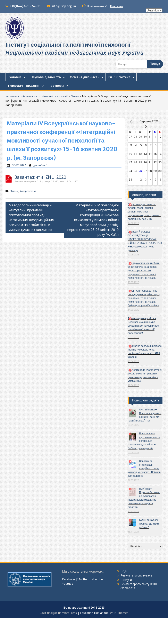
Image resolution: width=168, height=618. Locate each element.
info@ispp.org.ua (63, 6)
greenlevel (40, 165)
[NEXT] (145, 126)
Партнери (56, 85)
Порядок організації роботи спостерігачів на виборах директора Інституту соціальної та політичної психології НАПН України (144, 270)
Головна (15, 77)
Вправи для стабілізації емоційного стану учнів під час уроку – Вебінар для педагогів (144, 468)
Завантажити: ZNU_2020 (40, 177)
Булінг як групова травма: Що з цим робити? (149, 523)
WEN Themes (119, 613)
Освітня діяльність (84, 77)
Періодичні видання (24, 85)
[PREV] (132, 121)
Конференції (28, 191)
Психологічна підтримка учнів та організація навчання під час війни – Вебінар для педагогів (144, 441)
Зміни (75, 96)
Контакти (116, 6)
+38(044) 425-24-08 (25, 6)
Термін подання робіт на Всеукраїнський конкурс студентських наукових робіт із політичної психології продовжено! (144, 326)
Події (123, 571)
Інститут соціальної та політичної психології (68, 44)
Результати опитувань (136, 575)
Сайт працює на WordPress (58, 613)
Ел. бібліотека (119, 77)
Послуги (126, 580)
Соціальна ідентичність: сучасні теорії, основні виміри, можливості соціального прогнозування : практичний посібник (144, 211)
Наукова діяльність (46, 77)
